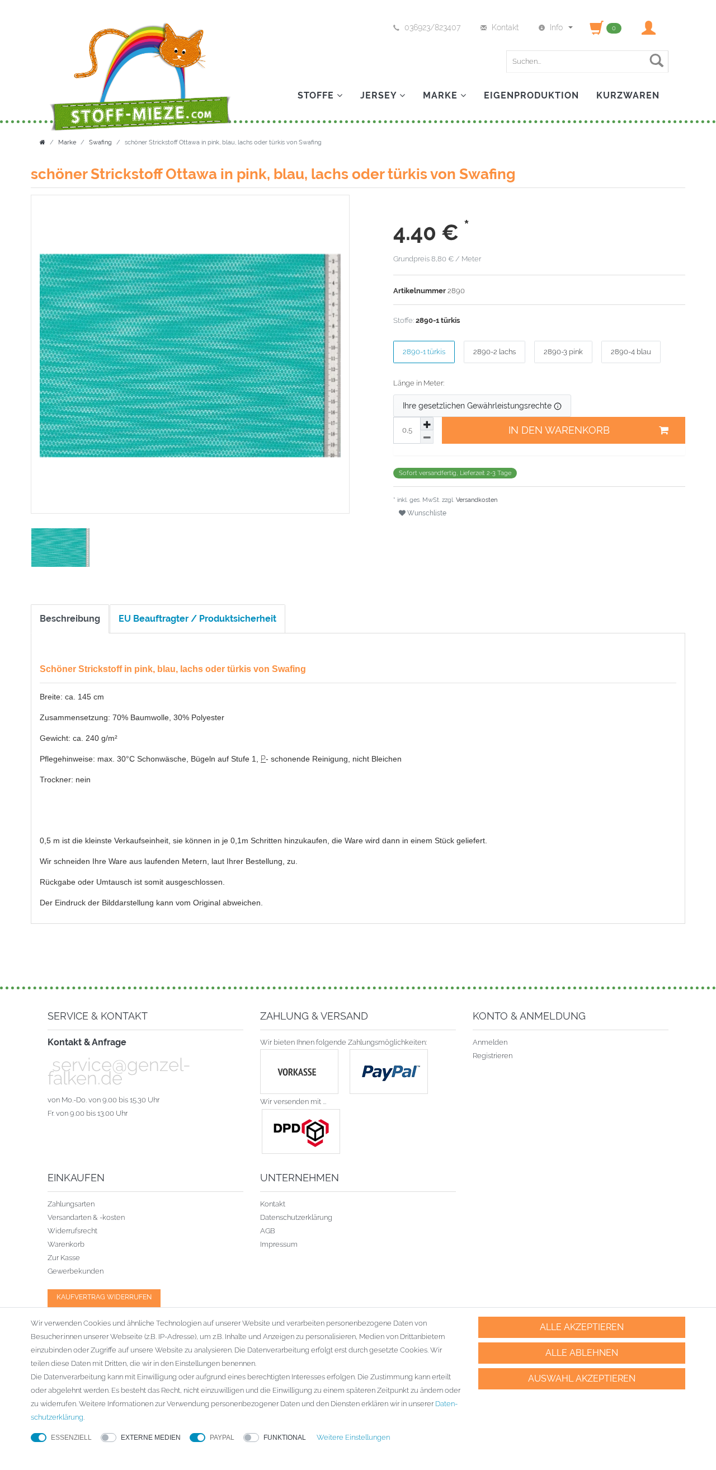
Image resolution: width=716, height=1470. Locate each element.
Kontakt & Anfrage (87, 1042)
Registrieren (492, 1055)
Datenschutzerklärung (296, 1217)
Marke (441, 95)
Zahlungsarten (71, 1204)
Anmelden (490, 1042)
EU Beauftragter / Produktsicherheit (197, 618)
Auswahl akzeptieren (581, 1378)
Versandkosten (475, 500)
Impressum (279, 1244)
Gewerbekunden (75, 1271)
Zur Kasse (64, 1257)
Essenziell (71, 1437)
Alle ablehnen (581, 1352)
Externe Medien (151, 1437)
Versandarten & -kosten (86, 1217)
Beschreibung (70, 618)
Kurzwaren (628, 95)
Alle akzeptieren (582, 1327)
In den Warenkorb (559, 430)
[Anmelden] (650, 27)
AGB (267, 1231)
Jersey (379, 95)
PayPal (222, 1437)
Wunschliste (426, 513)
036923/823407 (432, 27)
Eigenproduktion (531, 95)
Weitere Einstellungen (353, 1437)
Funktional (284, 1437)
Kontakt (272, 1204)
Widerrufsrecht (72, 1231)
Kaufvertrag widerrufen (104, 1297)
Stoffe (317, 95)
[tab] (70, 618)
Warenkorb (66, 1244)
